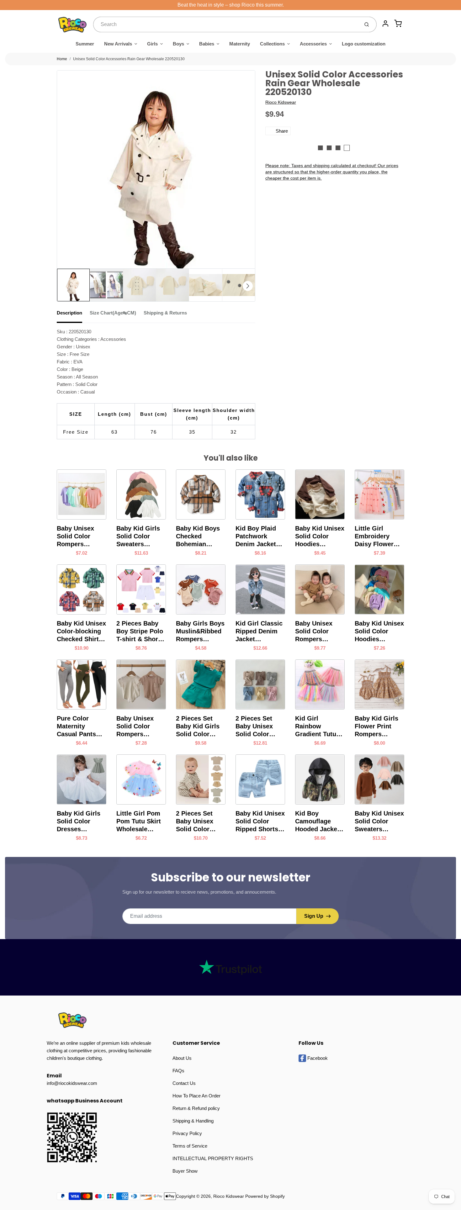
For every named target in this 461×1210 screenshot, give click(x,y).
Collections (272, 43)
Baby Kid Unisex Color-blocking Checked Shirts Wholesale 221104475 (81, 631)
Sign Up (313, 916)
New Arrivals (118, 43)
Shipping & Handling (193, 1120)
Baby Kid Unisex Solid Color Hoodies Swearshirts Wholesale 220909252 (319, 536)
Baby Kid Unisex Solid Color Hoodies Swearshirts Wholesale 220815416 (379, 631)
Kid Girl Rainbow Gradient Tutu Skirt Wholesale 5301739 (318, 726)
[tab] (73, 315)
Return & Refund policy (196, 1108)
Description (69, 312)
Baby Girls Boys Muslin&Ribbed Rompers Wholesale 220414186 (200, 631)
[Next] (248, 286)
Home (62, 59)
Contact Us (184, 1083)
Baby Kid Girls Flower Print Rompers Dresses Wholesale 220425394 (376, 726)
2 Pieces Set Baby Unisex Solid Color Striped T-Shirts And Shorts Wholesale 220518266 (199, 821)
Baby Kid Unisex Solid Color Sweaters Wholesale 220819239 (379, 821)
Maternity (239, 43)
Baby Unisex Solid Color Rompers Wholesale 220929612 (313, 631)
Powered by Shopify (265, 1196)
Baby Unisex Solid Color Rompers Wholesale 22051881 (75, 536)
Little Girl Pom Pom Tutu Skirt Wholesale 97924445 (138, 821)
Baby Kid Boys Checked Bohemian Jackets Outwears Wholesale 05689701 (198, 536)
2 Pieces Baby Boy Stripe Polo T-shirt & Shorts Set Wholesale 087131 (140, 631)
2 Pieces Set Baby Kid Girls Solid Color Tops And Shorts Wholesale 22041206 (200, 726)
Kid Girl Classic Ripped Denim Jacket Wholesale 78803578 (259, 631)
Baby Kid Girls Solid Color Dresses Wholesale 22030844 (78, 821)
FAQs (178, 1070)
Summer (85, 43)
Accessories (313, 43)
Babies (206, 43)
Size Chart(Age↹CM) (113, 312)
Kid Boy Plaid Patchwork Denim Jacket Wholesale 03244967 (256, 536)
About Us (182, 1058)
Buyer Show (185, 1171)
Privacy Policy (187, 1133)
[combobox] (225, 24)
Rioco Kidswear (280, 102)
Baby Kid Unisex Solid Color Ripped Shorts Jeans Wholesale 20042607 (260, 821)
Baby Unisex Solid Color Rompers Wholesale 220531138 (135, 726)
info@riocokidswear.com (72, 1083)
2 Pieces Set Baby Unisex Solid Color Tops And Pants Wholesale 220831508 (259, 726)
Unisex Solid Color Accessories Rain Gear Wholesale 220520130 (129, 59)
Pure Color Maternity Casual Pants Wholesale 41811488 (76, 726)
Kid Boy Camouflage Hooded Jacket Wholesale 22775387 (317, 821)
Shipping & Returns (165, 312)
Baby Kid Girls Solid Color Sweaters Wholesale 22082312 (138, 536)
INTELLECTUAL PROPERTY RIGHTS (212, 1158)
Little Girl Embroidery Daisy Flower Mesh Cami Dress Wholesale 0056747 (374, 536)
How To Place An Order (196, 1095)
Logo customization (363, 43)
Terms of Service (189, 1146)
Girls (152, 43)
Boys (178, 43)
